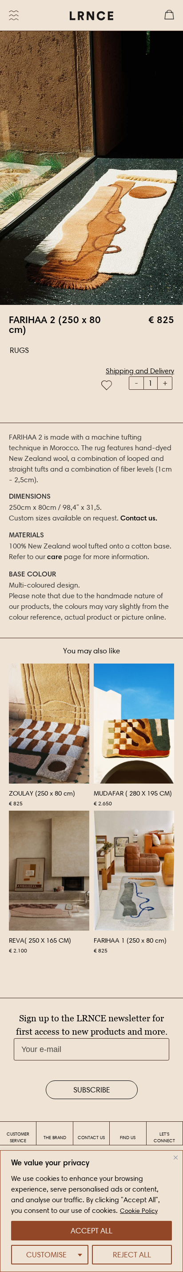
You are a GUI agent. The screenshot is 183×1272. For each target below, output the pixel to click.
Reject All (132, 1254)
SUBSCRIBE (91, 1089)
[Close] (176, 1158)
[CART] (169, 15)
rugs (19, 350)
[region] (91, 1211)
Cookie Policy (139, 1211)
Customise (46, 1254)
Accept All (91, 1230)
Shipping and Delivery (140, 371)
